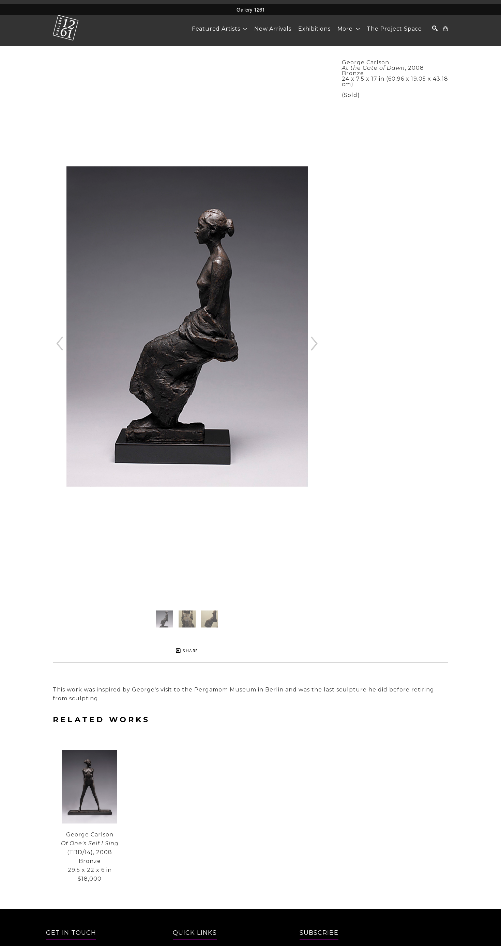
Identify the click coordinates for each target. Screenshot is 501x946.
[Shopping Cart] (445, 28)
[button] (219, 28)
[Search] (435, 28)
